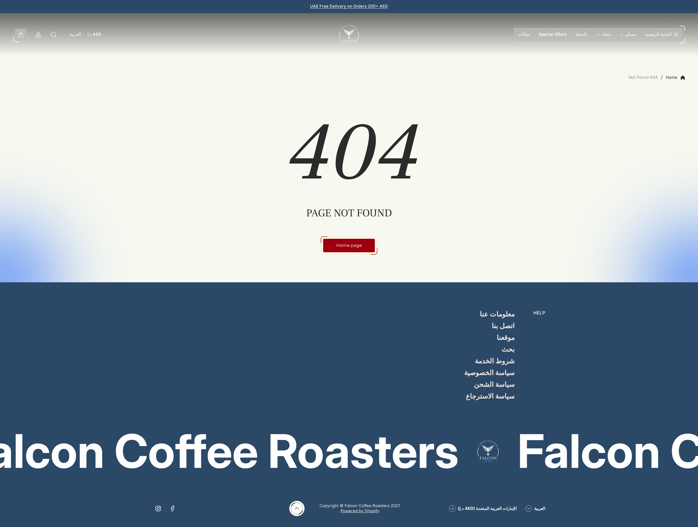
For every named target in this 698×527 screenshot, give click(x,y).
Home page (349, 245)
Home (671, 77)
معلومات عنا (497, 314)
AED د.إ (94, 34)
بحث (508, 349)
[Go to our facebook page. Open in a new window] (172, 508)
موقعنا (506, 338)
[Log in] (38, 34)
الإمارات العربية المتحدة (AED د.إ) (487, 508)
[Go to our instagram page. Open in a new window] (158, 508)
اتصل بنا (503, 326)
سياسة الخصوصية (489, 373)
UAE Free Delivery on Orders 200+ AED (349, 6)
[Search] (53, 34)
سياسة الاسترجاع (490, 396)
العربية (75, 34)
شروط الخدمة (495, 361)
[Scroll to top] (297, 508)
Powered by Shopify (360, 510)
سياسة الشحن (494, 384)
